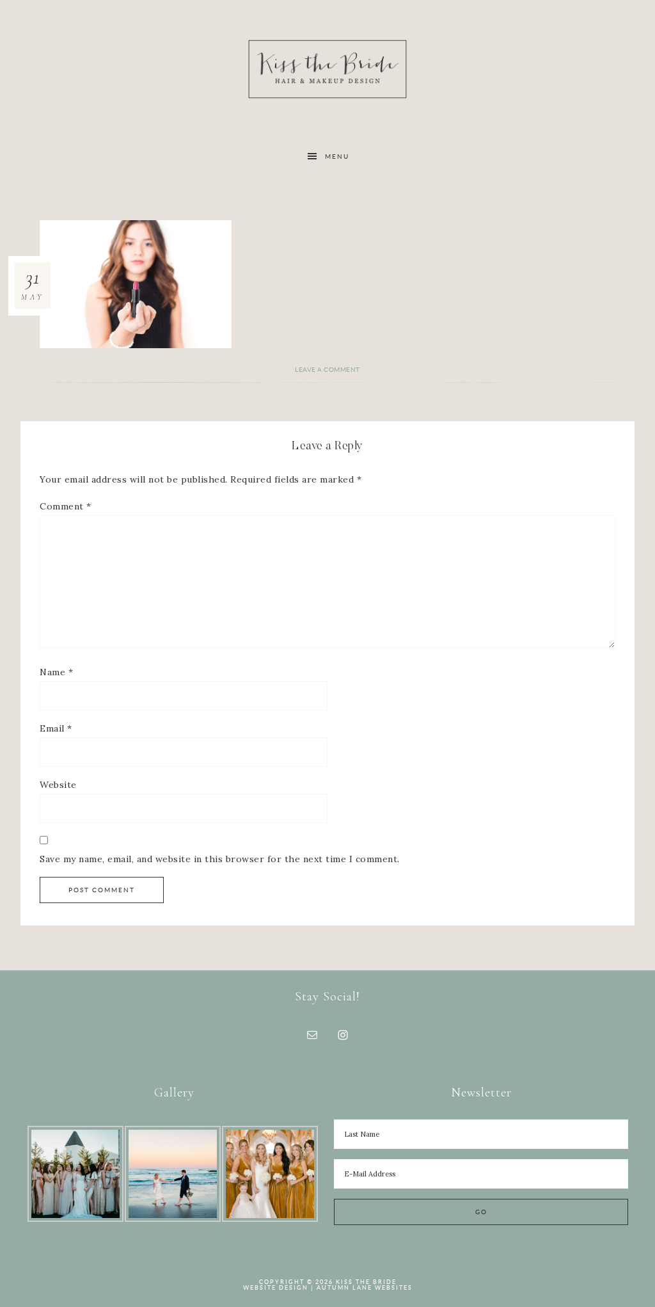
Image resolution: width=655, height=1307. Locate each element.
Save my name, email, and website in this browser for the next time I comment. (220, 859)
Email (56, 728)
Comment (65, 506)
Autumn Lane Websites (365, 1288)
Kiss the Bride (327, 69)
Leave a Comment (327, 369)
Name (56, 672)
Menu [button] (337, 156)
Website (58, 784)
